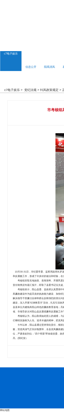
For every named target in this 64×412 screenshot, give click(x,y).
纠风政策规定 (49, 90)
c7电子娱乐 (11, 53)
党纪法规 (30, 90)
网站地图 (5, 410)
